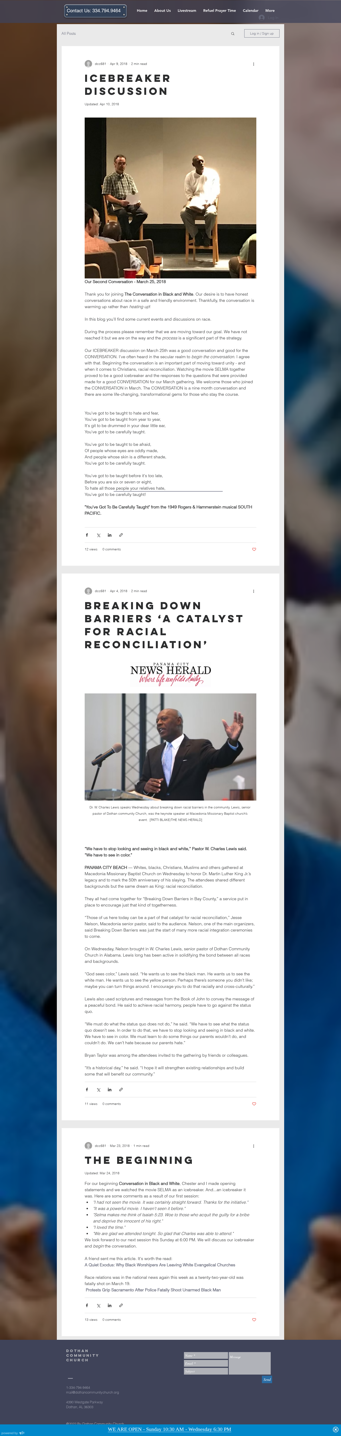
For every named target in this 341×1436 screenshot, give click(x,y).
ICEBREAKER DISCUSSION (128, 84)
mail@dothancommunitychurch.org (92, 1392)
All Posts (68, 33)
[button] (233, 34)
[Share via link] (121, 535)
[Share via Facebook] (87, 535)
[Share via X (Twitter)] (98, 535)
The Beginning (139, 1160)
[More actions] (253, 64)
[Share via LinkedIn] (109, 535)
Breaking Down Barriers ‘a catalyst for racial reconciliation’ (164, 625)
